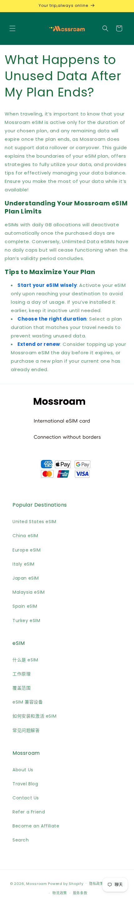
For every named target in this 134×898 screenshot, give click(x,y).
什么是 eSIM (25, 660)
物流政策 (59, 893)
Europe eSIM (26, 550)
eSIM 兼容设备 (27, 702)
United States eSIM (34, 521)
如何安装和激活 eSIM (34, 716)
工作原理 (21, 674)
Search (20, 840)
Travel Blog (25, 784)
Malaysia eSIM (28, 592)
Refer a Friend (28, 812)
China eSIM (25, 535)
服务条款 (80, 893)
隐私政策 (96, 883)
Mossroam (36, 883)
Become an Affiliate (35, 826)
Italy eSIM (23, 564)
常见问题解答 (26, 730)
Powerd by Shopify (65, 883)
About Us (22, 770)
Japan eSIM (25, 578)
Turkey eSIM (26, 620)
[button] (12, 28)
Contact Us (25, 798)
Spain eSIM (24, 606)
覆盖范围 (21, 688)
